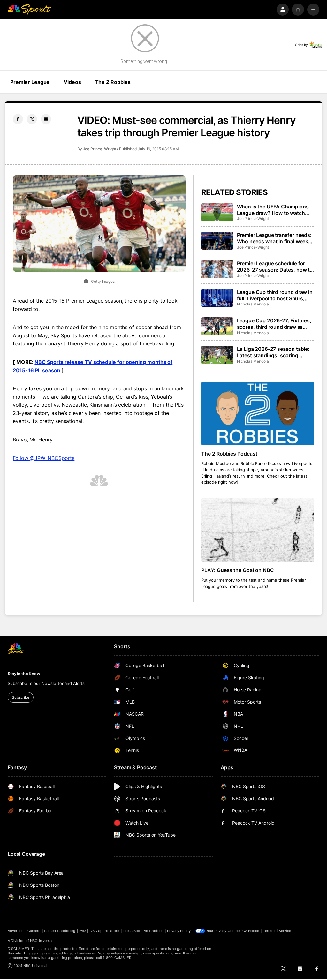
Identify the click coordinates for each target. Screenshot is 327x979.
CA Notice (250, 931)
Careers (33, 931)
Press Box (131, 931)
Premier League (29, 82)
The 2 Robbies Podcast (229, 453)
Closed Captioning (59, 931)
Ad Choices (153, 931)
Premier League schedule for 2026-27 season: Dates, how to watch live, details (275, 266)
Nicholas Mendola (253, 304)
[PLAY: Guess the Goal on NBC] (257, 530)
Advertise (16, 931)
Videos (72, 82)
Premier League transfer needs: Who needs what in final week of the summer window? (274, 238)
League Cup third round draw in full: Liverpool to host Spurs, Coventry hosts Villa (275, 295)
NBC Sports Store (104, 931)
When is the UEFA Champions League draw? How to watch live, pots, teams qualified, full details (273, 209)
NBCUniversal (41, 940)
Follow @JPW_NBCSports (43, 458)
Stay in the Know (24, 673)
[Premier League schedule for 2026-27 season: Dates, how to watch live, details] (217, 269)
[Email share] (46, 119)
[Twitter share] (32, 119)
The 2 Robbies (113, 82)
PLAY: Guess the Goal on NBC (237, 570)
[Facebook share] (18, 119)
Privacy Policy (179, 931)
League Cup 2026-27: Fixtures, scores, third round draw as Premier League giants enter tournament (274, 323)
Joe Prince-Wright (99, 149)
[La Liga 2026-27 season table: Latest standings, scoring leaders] (217, 355)
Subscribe (20, 697)
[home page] (29, 10)
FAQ (82, 931)
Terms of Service (277, 931)
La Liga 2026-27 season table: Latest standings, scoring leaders (273, 352)
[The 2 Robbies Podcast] (257, 413)
